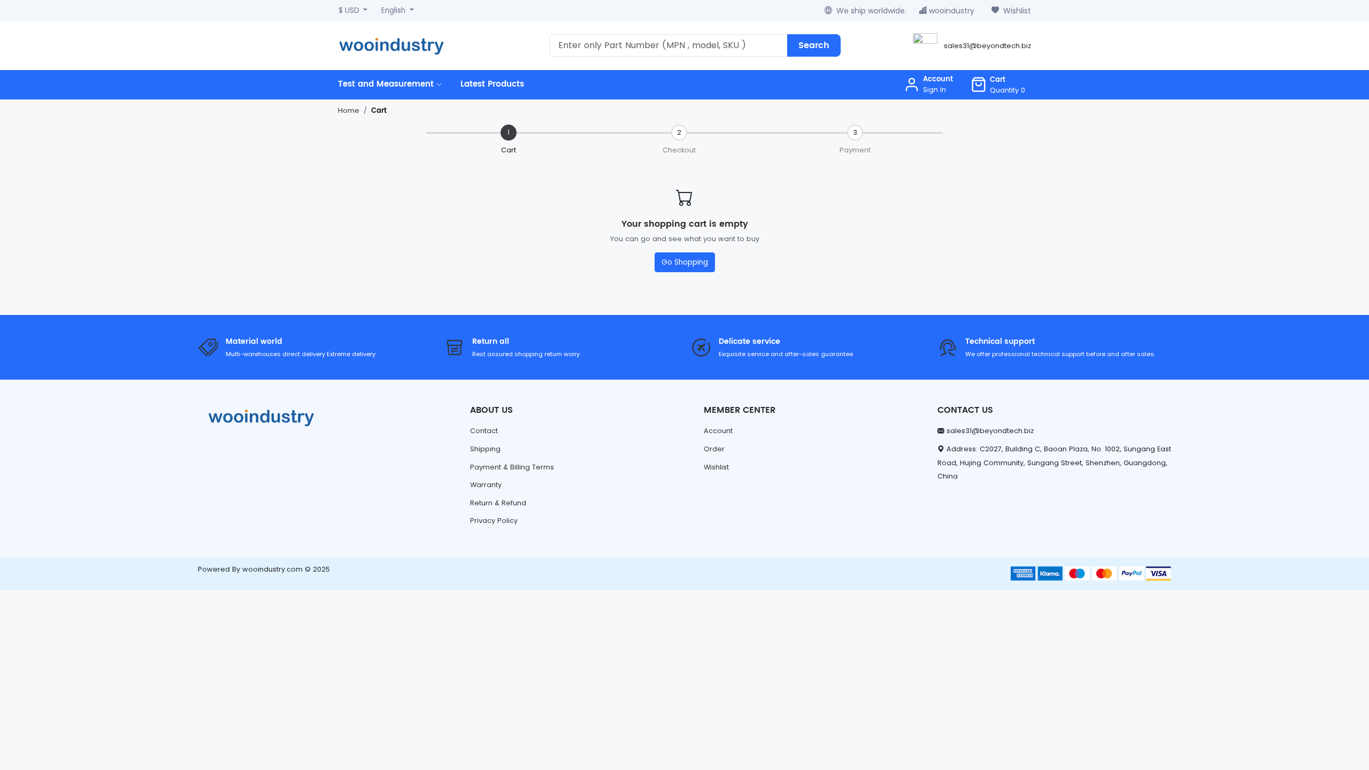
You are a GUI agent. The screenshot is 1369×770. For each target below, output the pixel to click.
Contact (484, 430)
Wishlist (1017, 10)
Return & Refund (498, 502)
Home (348, 110)
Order (714, 448)
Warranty (486, 484)
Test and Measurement (387, 84)
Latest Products (492, 84)
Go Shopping (685, 262)
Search (813, 45)
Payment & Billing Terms (512, 467)
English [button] (394, 10)
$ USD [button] (350, 10)
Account (718, 430)
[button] (998, 84)
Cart (379, 111)
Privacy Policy (494, 520)
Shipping (485, 448)
